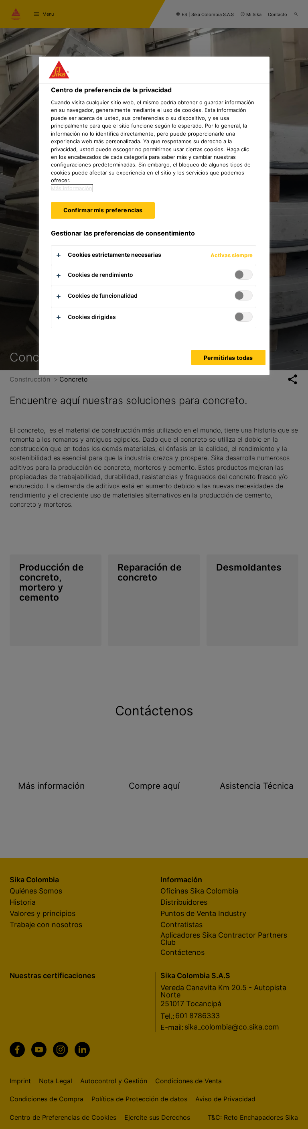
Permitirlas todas (228, 357)
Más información (71, 188)
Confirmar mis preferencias (103, 210)
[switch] (244, 275)
